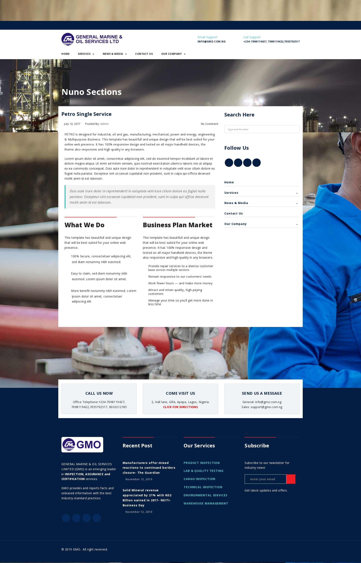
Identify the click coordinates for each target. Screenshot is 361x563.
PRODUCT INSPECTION (202, 463)
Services (84, 54)
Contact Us (144, 54)
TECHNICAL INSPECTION (203, 487)
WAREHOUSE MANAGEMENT (206, 503)
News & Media (113, 54)
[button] (296, 53)
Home (65, 54)
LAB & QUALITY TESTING (204, 471)
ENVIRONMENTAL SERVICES (206, 495)
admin (104, 124)
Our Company (171, 54)
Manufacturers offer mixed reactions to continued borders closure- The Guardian (149, 468)
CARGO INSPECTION (199, 479)
